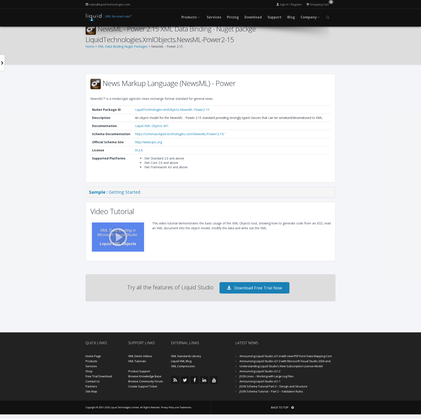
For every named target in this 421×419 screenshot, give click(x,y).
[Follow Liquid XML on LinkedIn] (204, 380)
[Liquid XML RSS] (175, 380)
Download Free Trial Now (257, 287)
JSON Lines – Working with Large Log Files (266, 376)
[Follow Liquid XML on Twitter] (185, 380)
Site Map (91, 391)
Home (90, 46)
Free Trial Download (99, 376)
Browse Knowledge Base (144, 376)
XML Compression (183, 366)
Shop (89, 371)
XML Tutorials (137, 361)
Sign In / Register (290, 4)
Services (91, 366)
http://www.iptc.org (148, 142)
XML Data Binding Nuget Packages (123, 46)
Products (91, 361)
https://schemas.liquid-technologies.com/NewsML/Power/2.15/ (179, 134)
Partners (91, 386)
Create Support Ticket (142, 386)
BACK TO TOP (280, 407)
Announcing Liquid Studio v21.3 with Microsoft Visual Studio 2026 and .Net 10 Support (295, 361)
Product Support (139, 371)
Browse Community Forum (145, 381)
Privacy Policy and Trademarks (176, 407)
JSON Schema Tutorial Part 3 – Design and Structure (273, 386)
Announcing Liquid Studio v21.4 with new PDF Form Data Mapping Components (291, 356)
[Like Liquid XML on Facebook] (194, 380)
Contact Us (93, 381)
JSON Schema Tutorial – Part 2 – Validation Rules (271, 391)
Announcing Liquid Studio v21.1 (259, 381)
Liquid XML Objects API (151, 126)
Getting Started (114, 192)
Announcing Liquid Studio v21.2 (259, 371)
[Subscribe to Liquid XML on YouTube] (214, 380)
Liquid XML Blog (181, 361)
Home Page (93, 356)
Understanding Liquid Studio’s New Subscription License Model (281, 366)
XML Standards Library (186, 356)
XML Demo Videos (140, 356)
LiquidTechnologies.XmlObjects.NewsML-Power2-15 (172, 109)
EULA (139, 150)
